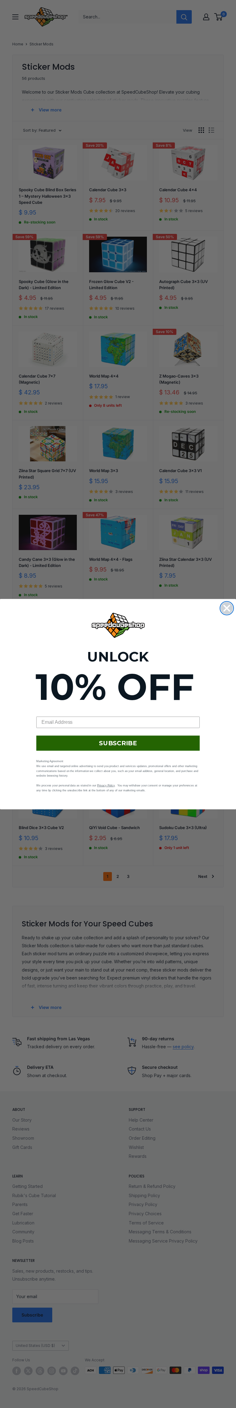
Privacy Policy (106, 785)
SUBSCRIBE (118, 743)
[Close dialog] (227, 608)
